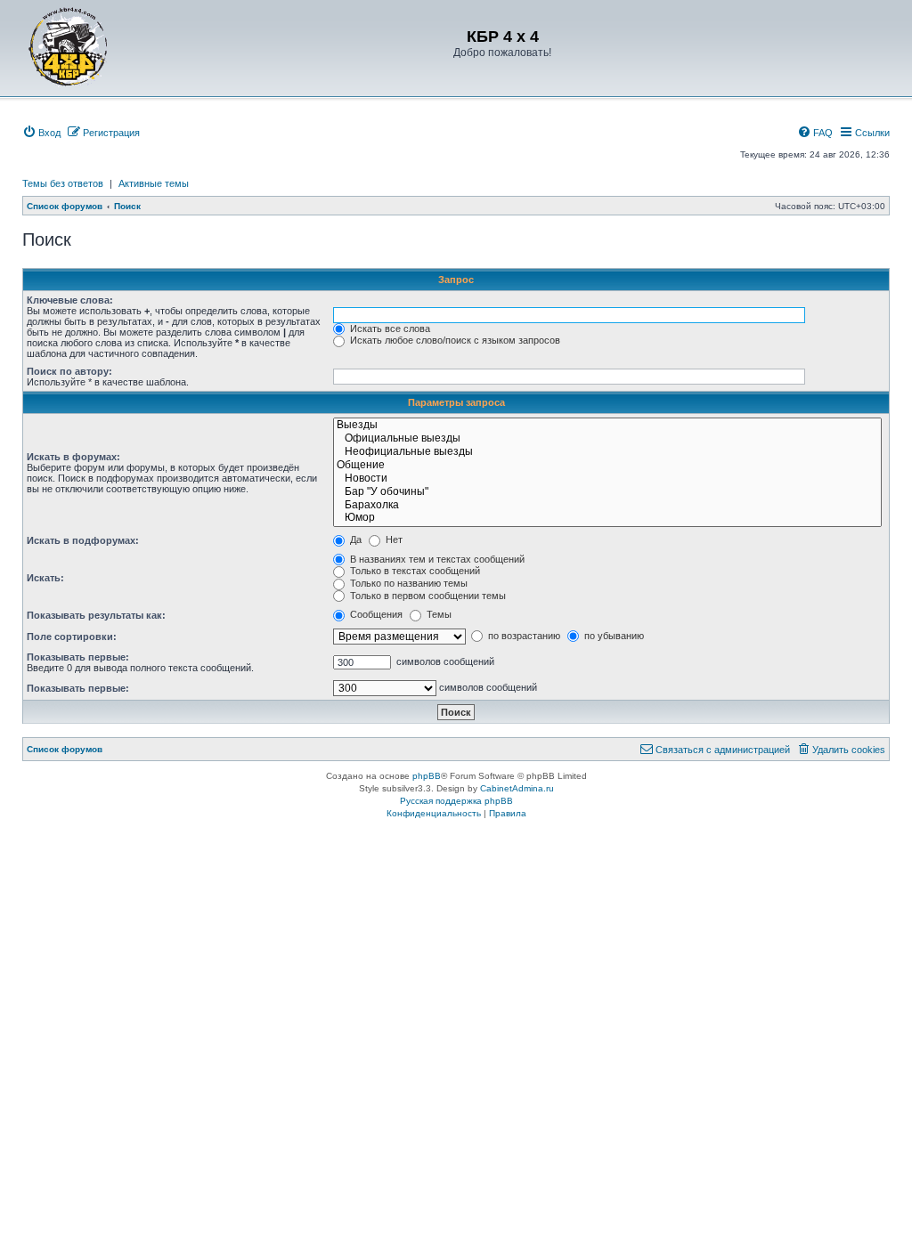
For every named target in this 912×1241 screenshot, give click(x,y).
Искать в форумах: (73, 456)
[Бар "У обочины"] (607, 492)
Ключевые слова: (70, 300)
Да (354, 539)
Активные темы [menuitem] (153, 183)
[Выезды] (607, 426)
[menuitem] (41, 132)
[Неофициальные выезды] (607, 452)
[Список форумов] (68, 46)
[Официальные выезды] (607, 439)
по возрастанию (522, 635)
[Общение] (607, 466)
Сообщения (375, 614)
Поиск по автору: (69, 371)
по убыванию (613, 635)
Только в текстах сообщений (413, 570)
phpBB (426, 776)
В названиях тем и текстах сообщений (436, 559)
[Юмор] (607, 518)
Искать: (45, 577)
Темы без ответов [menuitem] (62, 183)
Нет (393, 539)
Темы (438, 614)
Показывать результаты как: (96, 615)
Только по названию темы (407, 583)
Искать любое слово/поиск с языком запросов (453, 340)
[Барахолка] (607, 506)
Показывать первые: (78, 657)
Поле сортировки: (72, 636)
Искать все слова (388, 328)
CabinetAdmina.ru (517, 788)
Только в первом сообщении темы (426, 595)
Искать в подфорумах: (83, 540)
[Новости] (607, 479)
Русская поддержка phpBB (456, 801)
